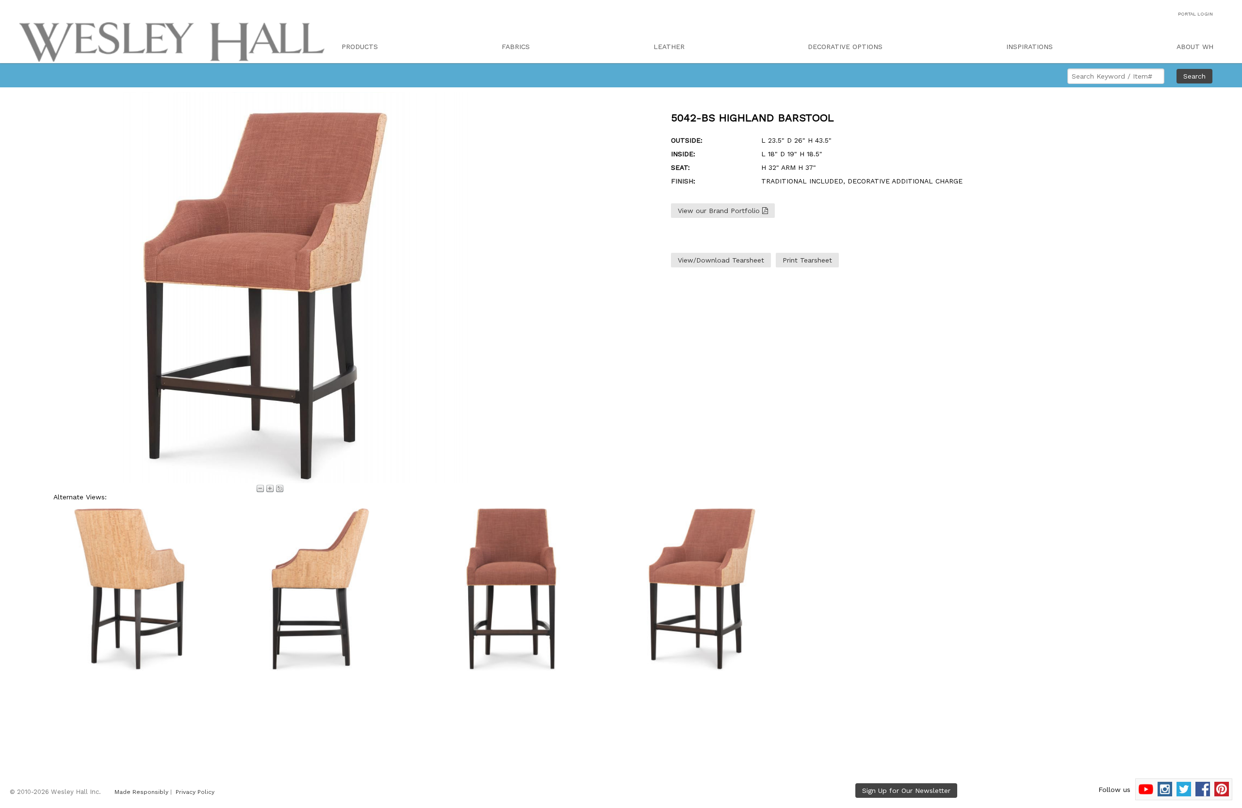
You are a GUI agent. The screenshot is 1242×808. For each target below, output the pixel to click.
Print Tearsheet (807, 260)
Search (1194, 76)
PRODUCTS (360, 46)
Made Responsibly (141, 792)
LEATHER (669, 46)
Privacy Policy (195, 792)
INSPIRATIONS (1029, 46)
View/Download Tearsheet (721, 260)
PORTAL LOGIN (1195, 13)
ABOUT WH (1195, 46)
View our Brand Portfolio (720, 210)
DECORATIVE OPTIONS (845, 46)
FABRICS (516, 46)
